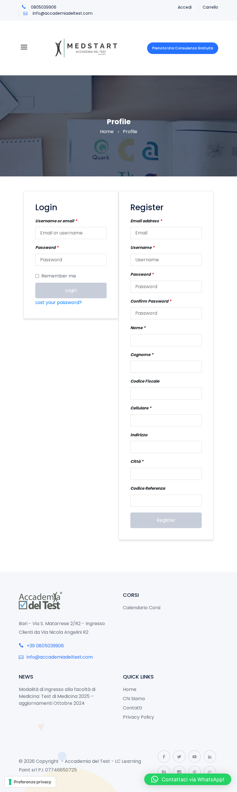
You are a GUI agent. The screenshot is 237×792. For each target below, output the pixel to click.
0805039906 (43, 7)
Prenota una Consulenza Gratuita (182, 48)
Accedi (185, 7)
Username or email (56, 221)
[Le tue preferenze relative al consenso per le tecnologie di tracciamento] (30, 781)
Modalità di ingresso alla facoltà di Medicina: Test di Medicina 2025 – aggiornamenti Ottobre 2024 (57, 696)
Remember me (58, 276)
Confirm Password (150, 301)
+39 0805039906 (44, 645)
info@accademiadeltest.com (62, 13)
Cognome (140, 354)
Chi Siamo (134, 698)
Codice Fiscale (144, 381)
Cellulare (139, 408)
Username (142, 247)
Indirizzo (138, 435)
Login (71, 290)
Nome (136, 328)
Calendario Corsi (141, 607)
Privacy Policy (138, 717)
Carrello (210, 7)
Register (166, 520)
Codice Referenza (147, 488)
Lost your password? (58, 302)
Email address (146, 221)
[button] (187, 779)
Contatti (132, 708)
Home (107, 131)
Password (46, 247)
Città (135, 461)
